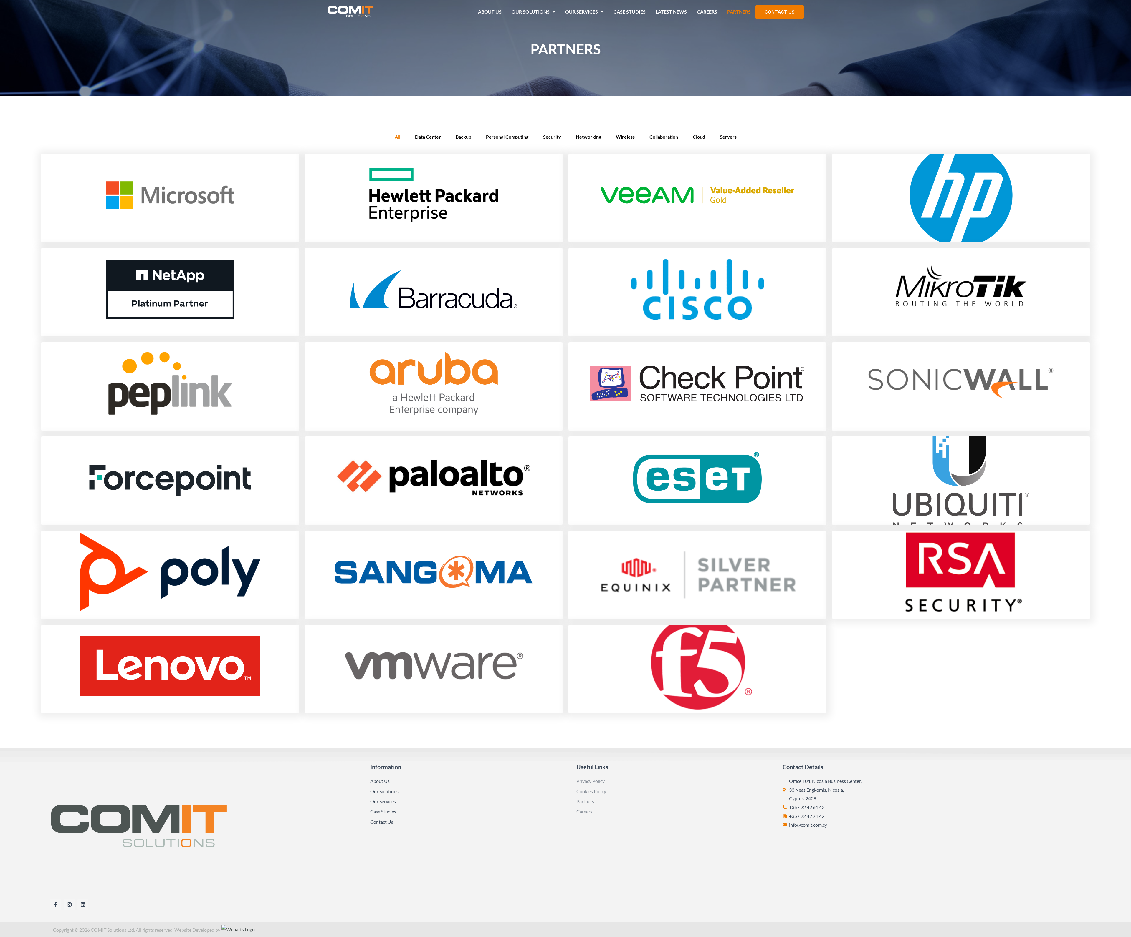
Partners (739, 11)
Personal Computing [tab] (507, 136)
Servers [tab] (728, 136)
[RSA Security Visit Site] (961, 575)
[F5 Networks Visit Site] (697, 669)
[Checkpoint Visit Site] (697, 386)
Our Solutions (531, 11)
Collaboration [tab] (663, 136)
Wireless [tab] (625, 136)
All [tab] (397, 136)
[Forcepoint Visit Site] (170, 480)
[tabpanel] (565, 433)
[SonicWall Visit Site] (961, 386)
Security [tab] (552, 136)
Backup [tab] (463, 136)
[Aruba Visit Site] (434, 386)
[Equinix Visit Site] (697, 575)
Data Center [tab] (428, 136)
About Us (490, 11)
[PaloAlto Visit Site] (434, 480)
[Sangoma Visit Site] (434, 575)
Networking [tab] (588, 136)
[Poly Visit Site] (170, 575)
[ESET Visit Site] (697, 480)
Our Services (581, 11)
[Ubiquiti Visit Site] (961, 480)
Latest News (671, 11)
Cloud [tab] (699, 136)
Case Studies (630, 11)
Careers (707, 11)
